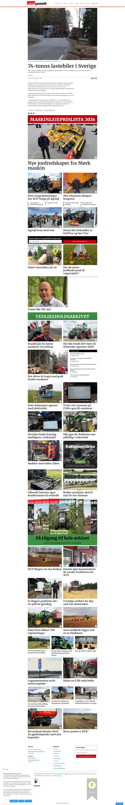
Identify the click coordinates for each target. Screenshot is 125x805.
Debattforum (57, 758)
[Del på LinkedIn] (94, 78)
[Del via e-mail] (96, 78)
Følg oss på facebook (59, 768)
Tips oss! (56, 761)
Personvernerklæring (59, 763)
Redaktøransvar (58, 765)
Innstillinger (119, 803)
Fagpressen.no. (7, 795)
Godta (21, 801)
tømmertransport (49, 110)
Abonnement (57, 751)
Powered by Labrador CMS (62, 803)
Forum (71, 3)
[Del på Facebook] (92, 78)
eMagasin (93, 3)
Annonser (87, 3)
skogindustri (39, 110)
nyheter (31, 110)
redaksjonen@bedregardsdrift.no (36, 751)
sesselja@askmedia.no (33, 760)
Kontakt (82, 3)
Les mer (59, 775)
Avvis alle (28, 801)
